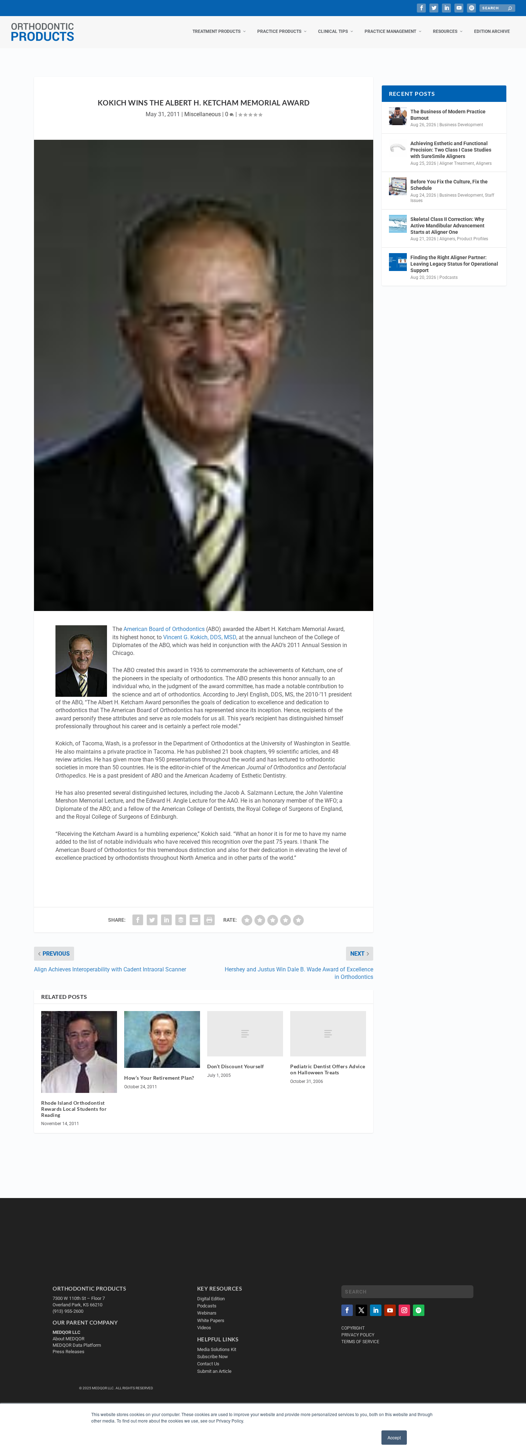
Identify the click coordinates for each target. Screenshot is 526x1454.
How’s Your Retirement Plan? (159, 1078)
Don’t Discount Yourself (235, 1066)
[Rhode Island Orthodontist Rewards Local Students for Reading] (79, 1052)
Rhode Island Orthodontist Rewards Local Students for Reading (74, 1109)
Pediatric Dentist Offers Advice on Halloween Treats (327, 1069)
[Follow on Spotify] (418, 1310)
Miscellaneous (202, 114)
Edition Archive (492, 31)
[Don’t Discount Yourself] (245, 1033)
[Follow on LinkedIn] (375, 1310)
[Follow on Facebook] (347, 1310)
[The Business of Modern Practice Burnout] (398, 116)
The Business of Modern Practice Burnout (448, 115)
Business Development (461, 124)
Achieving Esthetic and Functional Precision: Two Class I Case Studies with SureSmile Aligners (450, 150)
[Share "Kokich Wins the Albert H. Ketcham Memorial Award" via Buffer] (181, 920)
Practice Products (279, 31)
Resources (445, 31)
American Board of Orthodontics (164, 629)
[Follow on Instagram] (404, 1310)
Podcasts (448, 277)
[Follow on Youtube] (390, 1310)
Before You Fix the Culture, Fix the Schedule (449, 185)
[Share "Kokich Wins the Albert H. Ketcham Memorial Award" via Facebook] (138, 920)
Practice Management (390, 31)
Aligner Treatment (456, 163)
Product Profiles (472, 238)
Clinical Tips (333, 31)
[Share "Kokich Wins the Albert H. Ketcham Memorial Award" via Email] (195, 920)
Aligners (484, 163)
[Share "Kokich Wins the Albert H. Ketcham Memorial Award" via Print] (209, 920)
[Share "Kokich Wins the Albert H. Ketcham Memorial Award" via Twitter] (152, 920)
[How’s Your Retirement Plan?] (162, 1039)
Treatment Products (216, 31)
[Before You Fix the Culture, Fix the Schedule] (398, 186)
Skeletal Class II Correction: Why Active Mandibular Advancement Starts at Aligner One (447, 225)
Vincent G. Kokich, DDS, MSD (199, 637)
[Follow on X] (361, 1310)
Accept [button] (394, 1437)
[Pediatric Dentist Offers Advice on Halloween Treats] (328, 1033)
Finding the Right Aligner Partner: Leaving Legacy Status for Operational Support (454, 264)
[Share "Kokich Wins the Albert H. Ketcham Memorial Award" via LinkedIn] (166, 920)
